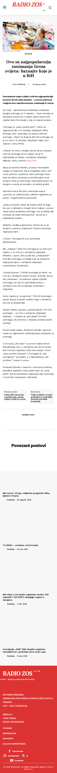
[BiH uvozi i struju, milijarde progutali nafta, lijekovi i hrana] (28, 471)
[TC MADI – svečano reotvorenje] (28, 523)
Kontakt (8, 738)
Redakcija (21, 84)
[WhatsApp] (34, 421)
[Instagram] (5, 756)
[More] (41, 421)
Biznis (28, 54)
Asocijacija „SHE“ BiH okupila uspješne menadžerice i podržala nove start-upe (24, 650)
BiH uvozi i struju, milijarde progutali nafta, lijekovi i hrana (26, 494)
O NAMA (7, 728)
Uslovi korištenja (14, 743)
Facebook (17, 751)
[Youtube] (12, 761)
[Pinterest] (28, 421)
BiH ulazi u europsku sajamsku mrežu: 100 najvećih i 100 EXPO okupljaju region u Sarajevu (26, 597)
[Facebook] (15, 421)
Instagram (13, 756)
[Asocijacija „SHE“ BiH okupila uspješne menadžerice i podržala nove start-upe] (28, 628)
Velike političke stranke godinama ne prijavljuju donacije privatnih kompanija (41, 398)
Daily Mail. (32, 160)
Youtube (19, 760)
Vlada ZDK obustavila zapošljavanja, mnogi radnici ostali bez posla (14, 397)
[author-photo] (4, 499)
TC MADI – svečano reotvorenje (20, 545)
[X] (22, 421)
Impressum (9, 733)
